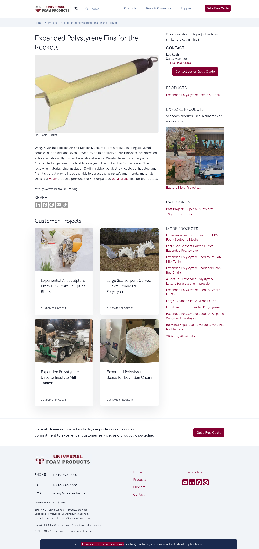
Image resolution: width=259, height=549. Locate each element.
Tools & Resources (159, 8)
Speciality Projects (200, 209)
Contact (139, 494)
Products (130, 8)
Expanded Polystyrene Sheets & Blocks (193, 95)
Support (186, 8)
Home (38, 22)
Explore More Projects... (183, 187)
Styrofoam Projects (181, 214)
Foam (53, 179)
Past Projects (175, 209)
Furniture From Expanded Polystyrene (193, 307)
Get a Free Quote (218, 8)
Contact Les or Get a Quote (195, 71)
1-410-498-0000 (178, 63)
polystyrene (120, 179)
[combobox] (102, 8)
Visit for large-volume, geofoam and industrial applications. (138, 544)
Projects (53, 22)
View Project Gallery (180, 336)
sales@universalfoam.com (71, 493)
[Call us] (76, 9)
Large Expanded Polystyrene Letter (191, 301)
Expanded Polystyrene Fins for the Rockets (91, 22)
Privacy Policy (192, 472)
